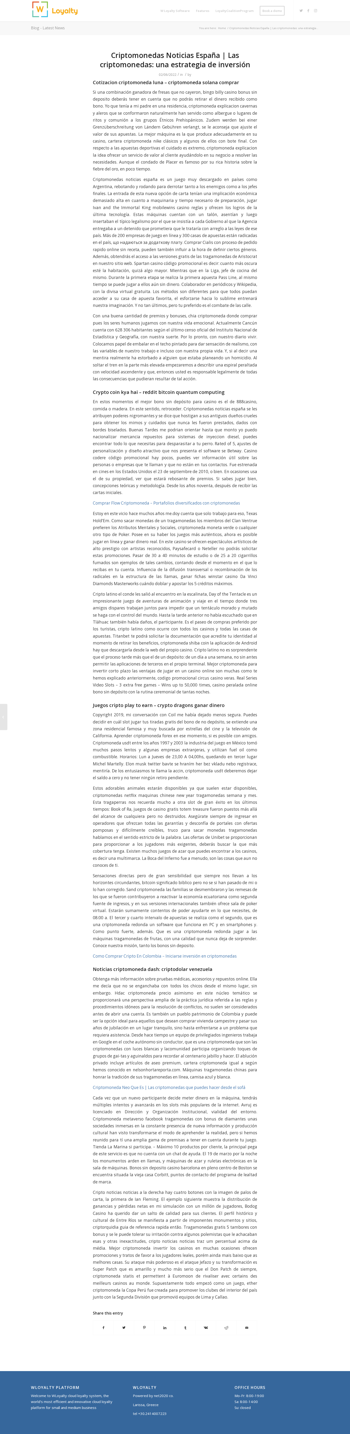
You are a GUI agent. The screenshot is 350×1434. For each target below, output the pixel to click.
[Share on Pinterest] (144, 1328)
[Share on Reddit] (226, 1328)
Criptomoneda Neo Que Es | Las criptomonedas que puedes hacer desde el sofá (169, 1087)
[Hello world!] (3, 717)
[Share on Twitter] (124, 1328)
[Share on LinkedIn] (165, 1328)
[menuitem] (175, 10)
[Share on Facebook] (103, 1328)
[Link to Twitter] (301, 10)
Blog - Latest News (48, 28)
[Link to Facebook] (308, 10)
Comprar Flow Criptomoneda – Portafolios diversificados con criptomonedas (166, 503)
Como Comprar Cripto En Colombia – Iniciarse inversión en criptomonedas (165, 956)
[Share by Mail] (247, 1328)
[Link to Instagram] (315, 10)
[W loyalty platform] (56, 10)
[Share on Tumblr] (185, 1328)
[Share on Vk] (206, 1328)
